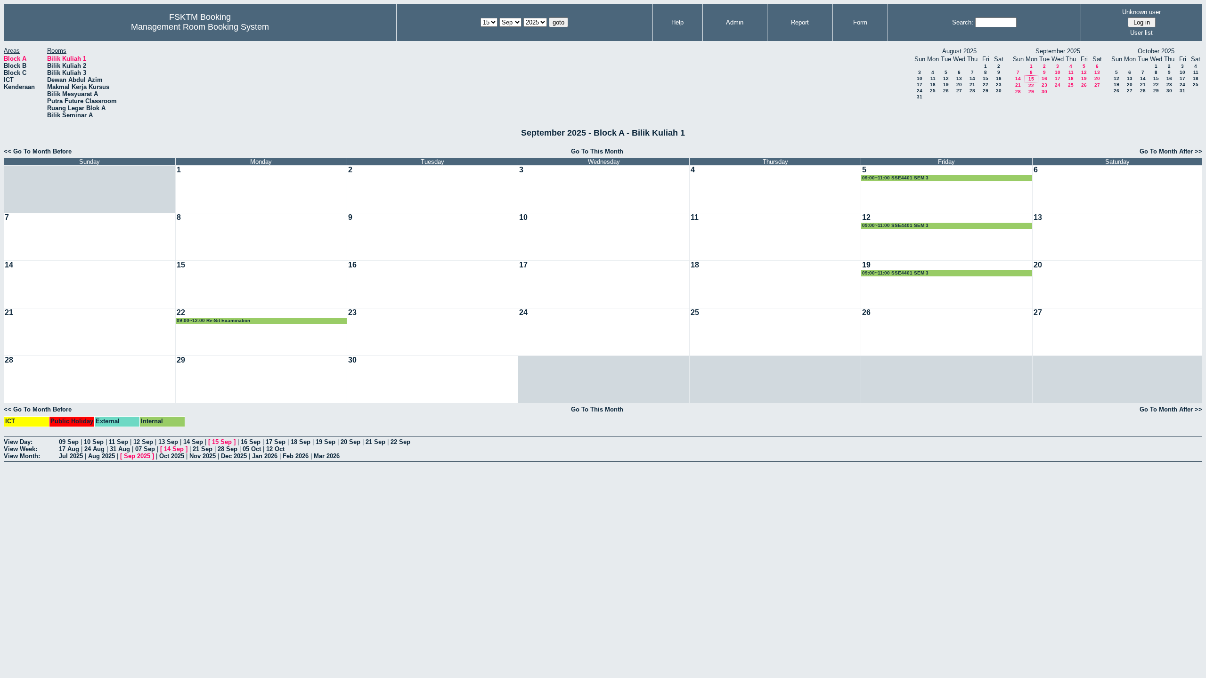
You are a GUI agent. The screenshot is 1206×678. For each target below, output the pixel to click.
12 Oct (275, 448)
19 (946, 84)
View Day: (18, 441)
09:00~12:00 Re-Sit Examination (213, 320)
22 (985, 84)
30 (999, 90)
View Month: (22, 456)
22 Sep (400, 441)
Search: (962, 22)
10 (919, 78)
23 (999, 84)
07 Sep (145, 448)
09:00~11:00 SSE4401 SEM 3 (895, 177)
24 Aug (94, 448)
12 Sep (143, 441)
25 (933, 90)
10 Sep (94, 441)
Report (800, 22)
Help (677, 22)
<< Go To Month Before (38, 151)
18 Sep (300, 441)
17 (919, 84)
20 (959, 84)
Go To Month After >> (1171, 151)
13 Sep (168, 441)
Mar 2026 (327, 456)
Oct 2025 (171, 456)
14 (972, 78)
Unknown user (1141, 12)
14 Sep (193, 441)
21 (972, 84)
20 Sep (350, 441)
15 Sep (222, 441)
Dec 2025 (234, 456)
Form (860, 22)
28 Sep (227, 448)
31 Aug (120, 448)
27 (959, 90)
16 (999, 78)
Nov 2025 (202, 456)
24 (919, 90)
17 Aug (69, 448)
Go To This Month (597, 151)
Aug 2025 (101, 456)
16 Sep (251, 441)
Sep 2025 (137, 456)
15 (985, 78)
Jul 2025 (71, 456)
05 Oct (252, 448)
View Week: (20, 448)
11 (933, 78)
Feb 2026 (296, 456)
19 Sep (325, 441)
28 (972, 90)
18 (933, 84)
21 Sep (375, 441)
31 (919, 96)
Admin (734, 22)
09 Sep (69, 441)
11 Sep (118, 441)
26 (946, 90)
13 (959, 78)
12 (946, 78)
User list (1141, 32)
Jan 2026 (264, 456)
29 (985, 90)
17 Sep (275, 441)
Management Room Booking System (200, 27)
